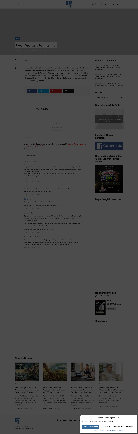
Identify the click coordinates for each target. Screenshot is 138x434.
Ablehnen (105, 427)
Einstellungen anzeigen (123, 427)
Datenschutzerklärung (110, 430)
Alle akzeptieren (90, 427)
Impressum (120, 430)
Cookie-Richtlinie (99, 430)
